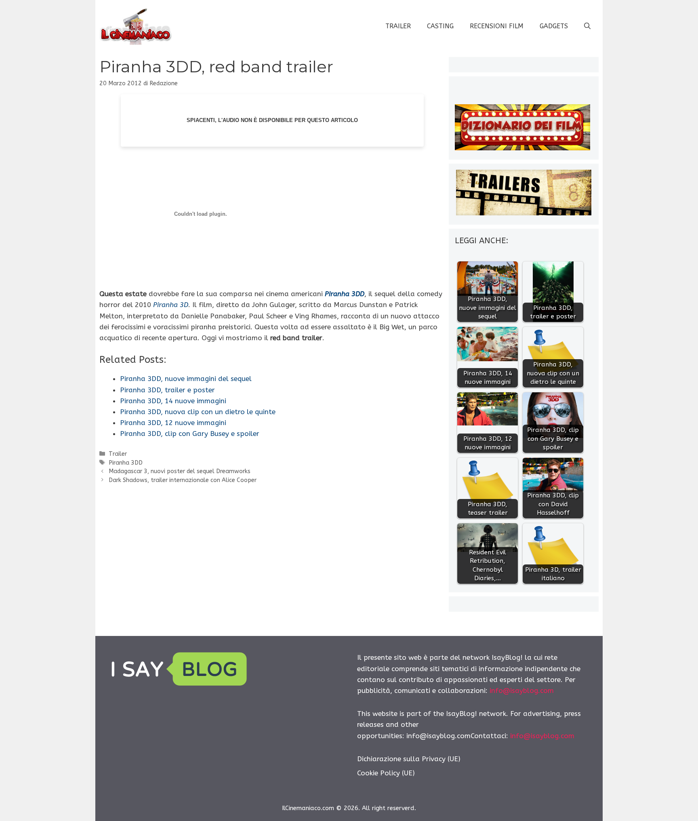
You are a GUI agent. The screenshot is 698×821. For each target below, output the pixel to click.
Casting (440, 26)
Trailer (398, 26)
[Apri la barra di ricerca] (587, 26)
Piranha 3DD (344, 294)
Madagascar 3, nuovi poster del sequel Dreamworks (179, 471)
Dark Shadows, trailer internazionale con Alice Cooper (182, 480)
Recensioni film (497, 26)
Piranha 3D (170, 305)
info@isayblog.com (522, 690)
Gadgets (554, 26)
